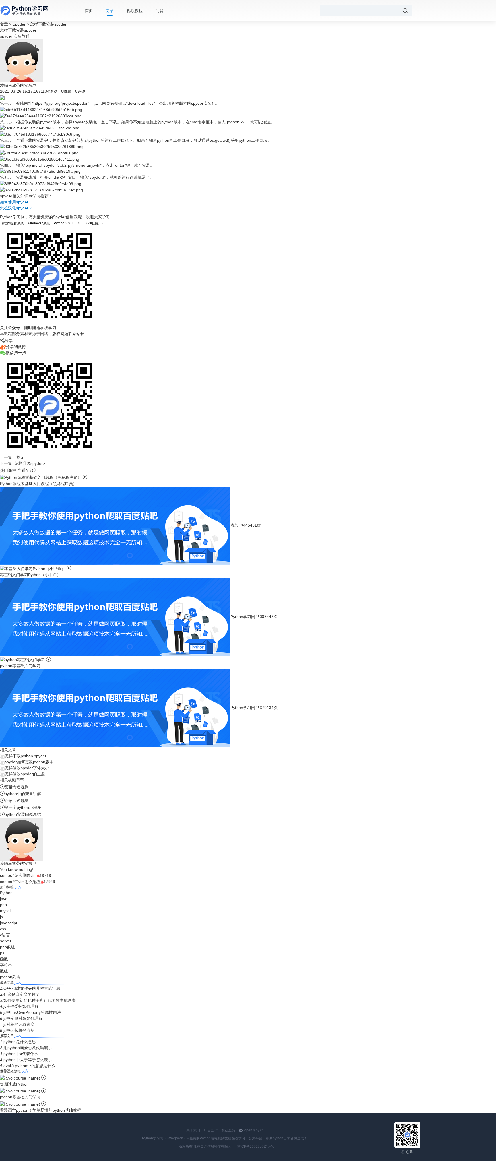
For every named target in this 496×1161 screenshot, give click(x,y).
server (5, 941)
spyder (6, 36)
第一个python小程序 (20, 807)
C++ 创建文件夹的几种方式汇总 (31, 988)
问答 (160, 10)
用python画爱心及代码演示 (27, 1047)
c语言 (5, 935)
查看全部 (25, 470)
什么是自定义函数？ (21, 994)
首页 (89, 10)
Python (6, 892)
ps (2, 953)
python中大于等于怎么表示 (27, 1059)
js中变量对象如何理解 (22, 1018)
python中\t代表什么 (20, 1053)
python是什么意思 (19, 1041)
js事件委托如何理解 (20, 1006)
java (3, 898)
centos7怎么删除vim (18, 875)
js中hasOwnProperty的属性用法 (32, 1012)
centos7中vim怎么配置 (20, 881)
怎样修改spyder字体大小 (27, 768)
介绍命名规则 (14, 800)
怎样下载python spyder (25, 756)
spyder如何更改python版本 (29, 762)
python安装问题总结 (20, 814)
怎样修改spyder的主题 (25, 774)
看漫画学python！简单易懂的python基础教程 (40, 1110)
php (3, 904)
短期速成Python (14, 1084)
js (1, 917)
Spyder (19, 24)
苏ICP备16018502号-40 (255, 1146)
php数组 (7, 947)
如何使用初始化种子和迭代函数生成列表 (39, 1000)
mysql (5, 910)
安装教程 (21, 36)
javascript (8, 923)
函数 (4, 959)
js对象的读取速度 (18, 1024)
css (3, 929)
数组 (4, 971)
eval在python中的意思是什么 (29, 1065)
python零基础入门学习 (20, 1097)
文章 (110, 10)
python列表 (10, 977)
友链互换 (228, 1130)
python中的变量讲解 (20, 793)
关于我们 (193, 1130)
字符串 (6, 965)
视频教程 (135, 10)
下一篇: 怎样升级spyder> (22, 463)
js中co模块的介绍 (19, 1030)
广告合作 (211, 1130)
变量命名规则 (14, 787)
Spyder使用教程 (67, 217)
